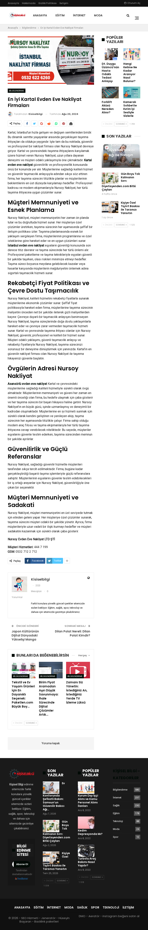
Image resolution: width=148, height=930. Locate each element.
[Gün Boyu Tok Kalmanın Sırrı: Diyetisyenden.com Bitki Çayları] (110, 178)
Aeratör (93, 916)
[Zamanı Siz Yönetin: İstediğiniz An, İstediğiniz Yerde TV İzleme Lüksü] (78, 670)
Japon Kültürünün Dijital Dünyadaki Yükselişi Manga (25, 635)
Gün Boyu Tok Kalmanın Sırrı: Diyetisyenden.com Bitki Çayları (121, 182)
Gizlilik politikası (47, 3)
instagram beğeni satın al (121, 916)
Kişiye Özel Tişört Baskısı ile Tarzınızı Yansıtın (130, 208)
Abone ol (22, 864)
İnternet (79, 15)
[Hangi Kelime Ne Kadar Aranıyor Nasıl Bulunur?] (131, 54)
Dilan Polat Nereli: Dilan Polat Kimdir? (72, 633)
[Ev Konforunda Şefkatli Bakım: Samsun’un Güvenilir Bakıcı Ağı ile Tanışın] (51, 787)
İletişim (64, 3)
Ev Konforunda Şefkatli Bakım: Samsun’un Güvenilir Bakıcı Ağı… (54, 796)
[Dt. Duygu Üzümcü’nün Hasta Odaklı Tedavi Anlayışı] (110, 54)
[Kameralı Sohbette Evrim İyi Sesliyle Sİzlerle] (131, 93)
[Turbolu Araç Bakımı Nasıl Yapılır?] (86, 851)
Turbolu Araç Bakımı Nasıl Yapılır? (87, 862)
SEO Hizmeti (29, 918)
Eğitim (60, 15)
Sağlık (116, 805)
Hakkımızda (28, 3)
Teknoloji (118, 821)
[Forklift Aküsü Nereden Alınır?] (110, 93)
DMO (82, 916)
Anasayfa (13, 3)
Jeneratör (48, 918)
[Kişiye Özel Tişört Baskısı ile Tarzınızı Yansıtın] (110, 207)
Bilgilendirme (16, 90)
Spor (115, 836)
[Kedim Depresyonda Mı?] (86, 822)
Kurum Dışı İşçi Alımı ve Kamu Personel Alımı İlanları (88, 801)
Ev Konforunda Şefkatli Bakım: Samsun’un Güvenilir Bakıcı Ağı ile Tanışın (121, 145)
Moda (98, 15)
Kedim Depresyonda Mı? (90, 832)
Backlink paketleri (46, 921)
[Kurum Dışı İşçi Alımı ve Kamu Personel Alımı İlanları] (86, 787)
